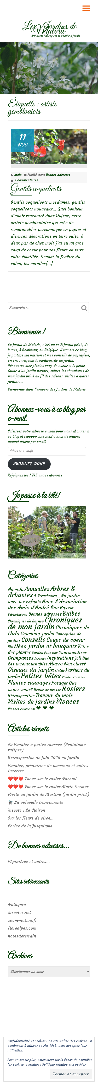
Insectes (40, 658)
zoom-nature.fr (22, 920)
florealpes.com (22, 928)
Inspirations (60, 658)
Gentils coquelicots (36, 189)
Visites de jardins (31, 701)
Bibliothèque (17, 614)
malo (17, 175)
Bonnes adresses (58, 175)
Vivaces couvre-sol (21, 709)
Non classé (75, 664)
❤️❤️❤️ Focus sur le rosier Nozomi (42, 778)
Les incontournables (28, 663)
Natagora (17, 904)
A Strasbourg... (47, 595)
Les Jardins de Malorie (49, 29)
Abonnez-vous (29, 464)
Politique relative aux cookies (64, 1064)
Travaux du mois (54, 695)
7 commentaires (26, 180)
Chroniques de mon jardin (45, 623)
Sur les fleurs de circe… (31, 818)
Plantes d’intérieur (73, 677)
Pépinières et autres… (29, 861)
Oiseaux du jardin (31, 669)
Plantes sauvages (29, 682)
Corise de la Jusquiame (30, 825)
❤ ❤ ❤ (45, 708)
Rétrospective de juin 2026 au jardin (43, 757)
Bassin (67, 608)
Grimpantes (20, 658)
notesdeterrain (22, 935)
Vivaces (67, 701)
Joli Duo (82, 658)
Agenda (16, 589)
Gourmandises (73, 652)
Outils (60, 670)
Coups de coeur (65, 640)
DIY (10, 647)
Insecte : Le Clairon (26, 810)
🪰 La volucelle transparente (35, 802)
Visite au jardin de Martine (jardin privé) (48, 794)
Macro (56, 664)
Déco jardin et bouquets (45, 646)
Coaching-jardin (37, 634)
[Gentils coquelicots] (49, 145)
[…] (49, 263)
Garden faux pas (44, 652)
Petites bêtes (41, 675)
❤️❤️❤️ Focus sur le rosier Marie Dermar (48, 786)
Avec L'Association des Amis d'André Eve (47, 604)
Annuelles (37, 589)
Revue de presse (47, 689)
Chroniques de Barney (26, 621)
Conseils (33, 639)
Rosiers (73, 688)
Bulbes (71, 613)
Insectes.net (19, 912)
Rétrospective (21, 695)
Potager (59, 683)
